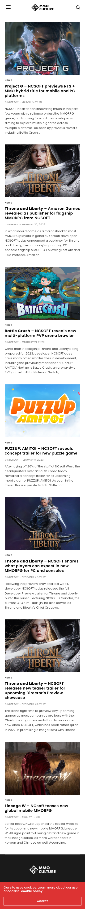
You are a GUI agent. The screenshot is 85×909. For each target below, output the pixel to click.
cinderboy (11, 102)
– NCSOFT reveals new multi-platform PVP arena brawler (40, 333)
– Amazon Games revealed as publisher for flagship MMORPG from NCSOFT (42, 213)
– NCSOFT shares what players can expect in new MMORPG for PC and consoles (42, 565)
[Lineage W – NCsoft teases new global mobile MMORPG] (42, 768)
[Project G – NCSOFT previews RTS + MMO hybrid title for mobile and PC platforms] (42, 48)
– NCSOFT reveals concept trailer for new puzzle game (41, 451)
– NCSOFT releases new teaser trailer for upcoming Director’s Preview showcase (35, 690)
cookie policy (31, 891)
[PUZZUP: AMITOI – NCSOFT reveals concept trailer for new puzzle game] (42, 410)
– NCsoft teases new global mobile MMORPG (36, 808)
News (8, 80)
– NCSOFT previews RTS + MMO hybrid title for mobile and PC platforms (40, 91)
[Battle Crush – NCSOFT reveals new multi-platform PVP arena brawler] (42, 293)
